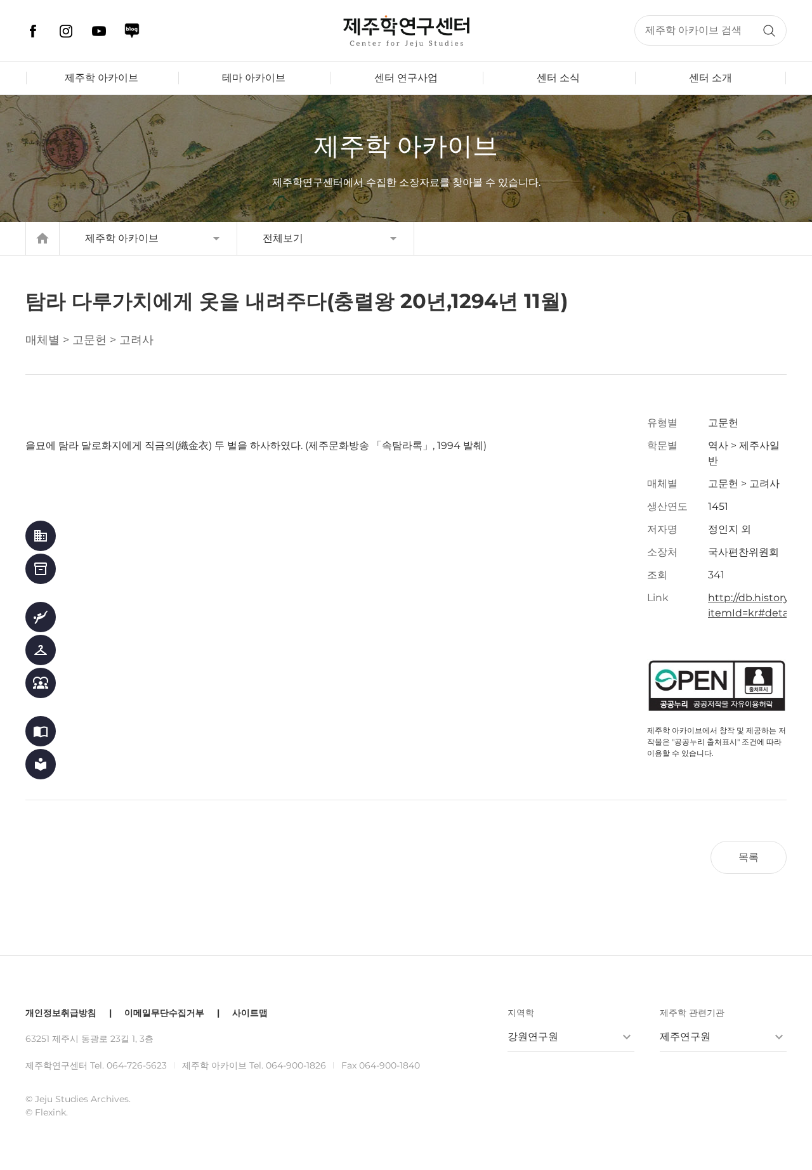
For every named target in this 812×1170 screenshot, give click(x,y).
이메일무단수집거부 (164, 1012)
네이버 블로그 (132, 31)
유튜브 (99, 31)
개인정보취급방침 (60, 1012)
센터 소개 (710, 78)
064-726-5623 (137, 1065)
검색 (768, 30)
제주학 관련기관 (692, 1012)
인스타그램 (66, 31)
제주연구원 (685, 1036)
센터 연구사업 (406, 78)
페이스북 (33, 31)
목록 (748, 857)
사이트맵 (250, 1012)
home (42, 238)
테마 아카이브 (253, 78)
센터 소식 (558, 78)
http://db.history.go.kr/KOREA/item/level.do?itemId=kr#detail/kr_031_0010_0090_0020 (747, 605)
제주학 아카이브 (101, 78)
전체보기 (283, 238)
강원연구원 (533, 1036)
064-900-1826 (296, 1065)
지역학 (521, 1012)
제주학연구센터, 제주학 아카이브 (406, 31)
